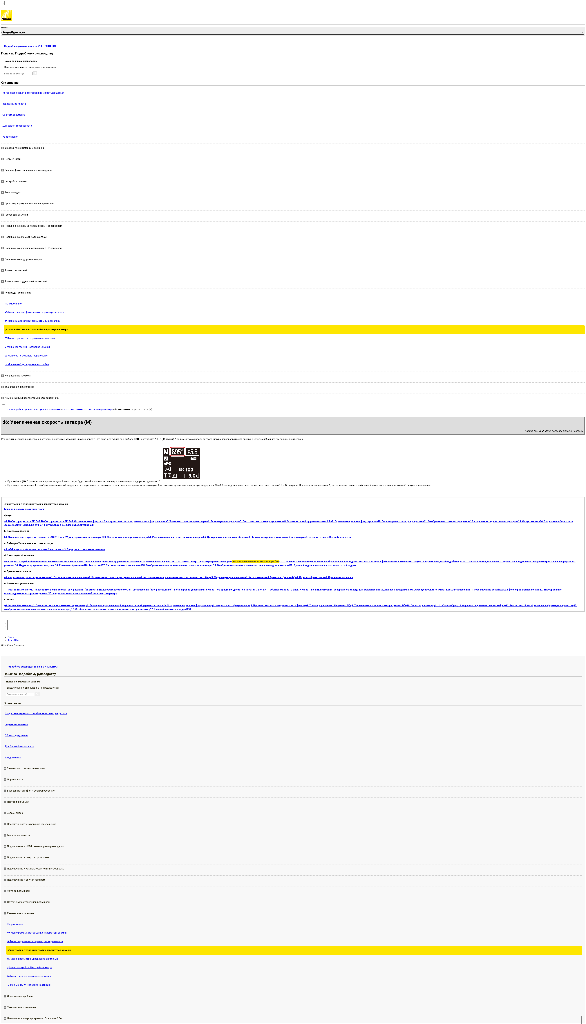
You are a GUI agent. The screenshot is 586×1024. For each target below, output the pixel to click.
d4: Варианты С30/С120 (172, 561)
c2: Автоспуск (54, 549)
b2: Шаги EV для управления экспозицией (78, 537)
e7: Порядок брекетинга (309, 577)
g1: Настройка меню (18, 605)
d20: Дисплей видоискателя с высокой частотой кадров (322, 565)
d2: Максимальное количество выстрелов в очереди (73, 561)
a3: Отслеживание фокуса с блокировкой (95, 521)
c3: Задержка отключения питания (84, 549)
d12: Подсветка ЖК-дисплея (513, 561)
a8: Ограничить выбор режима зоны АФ (307, 521)
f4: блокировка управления (188, 589)
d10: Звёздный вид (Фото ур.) (446, 561)
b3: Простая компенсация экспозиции (125, 537)
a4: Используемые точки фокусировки (142, 521)
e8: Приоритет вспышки (338, 577)
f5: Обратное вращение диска (222, 589)
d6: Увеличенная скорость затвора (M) (255, 561)
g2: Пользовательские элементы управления (58, 605)
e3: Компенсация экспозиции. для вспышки (113, 577)
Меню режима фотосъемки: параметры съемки (34, 312)
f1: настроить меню (17, 589)
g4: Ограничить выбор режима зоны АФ (142, 605)
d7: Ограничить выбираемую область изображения (309, 561)
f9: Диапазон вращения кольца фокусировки (406, 589)
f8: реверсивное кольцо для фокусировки (355, 589)
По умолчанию (13, 303)
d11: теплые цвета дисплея (480, 561)
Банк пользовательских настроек (24, 509)
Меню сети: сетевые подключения (26, 355)
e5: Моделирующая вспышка (227, 577)
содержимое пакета (14, 103)
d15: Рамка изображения (68, 565)
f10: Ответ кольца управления (451, 589)
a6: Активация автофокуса (223, 521)
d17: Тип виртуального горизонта (121, 565)
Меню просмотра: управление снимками (30, 338)
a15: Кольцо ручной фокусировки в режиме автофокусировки (57, 525)
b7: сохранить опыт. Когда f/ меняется (328, 537)
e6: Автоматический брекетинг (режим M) (269, 577)
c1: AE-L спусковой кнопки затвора (25, 549)
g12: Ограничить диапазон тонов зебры (480, 605)
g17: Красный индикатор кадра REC (169, 609)
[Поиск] (35, 73)
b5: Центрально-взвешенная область (225, 537)
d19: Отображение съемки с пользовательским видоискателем (250, 565)
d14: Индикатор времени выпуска (34, 565)
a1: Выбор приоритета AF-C (20, 521)
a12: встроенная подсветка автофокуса (493, 521)
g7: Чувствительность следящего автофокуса (277, 605)
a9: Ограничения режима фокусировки (353, 521)
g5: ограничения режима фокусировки (188, 605)
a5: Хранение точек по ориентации (186, 521)
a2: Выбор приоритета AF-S (53, 521)
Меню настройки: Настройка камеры (27, 347)
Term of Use (13, 640)
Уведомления (10, 136)
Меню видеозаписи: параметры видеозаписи (32, 320)
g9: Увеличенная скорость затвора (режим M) (377, 605)
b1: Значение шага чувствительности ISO (29, 537)
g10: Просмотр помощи (419, 605)
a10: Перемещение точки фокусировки (399, 521)
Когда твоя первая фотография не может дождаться (33, 92)
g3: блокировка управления (101, 605)
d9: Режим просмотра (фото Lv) (409, 561)
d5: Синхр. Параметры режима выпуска (209, 561)
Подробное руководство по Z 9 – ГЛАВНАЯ (30, 46)
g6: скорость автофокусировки (230, 605)
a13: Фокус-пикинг (528, 521)
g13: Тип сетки (513, 605)
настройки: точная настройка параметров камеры (37, 329)
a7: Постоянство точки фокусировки (261, 521)
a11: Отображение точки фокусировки (446, 521)
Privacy (11, 637)
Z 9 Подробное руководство (23, 409)
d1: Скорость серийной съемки (22, 561)
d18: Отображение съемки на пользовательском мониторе (176, 565)
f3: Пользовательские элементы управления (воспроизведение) (134, 589)
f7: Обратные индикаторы (314, 589)
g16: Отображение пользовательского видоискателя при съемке (109, 609)
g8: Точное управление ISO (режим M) (327, 605)
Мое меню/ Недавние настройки (27, 364)
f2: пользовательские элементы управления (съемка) (63, 589)
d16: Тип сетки (92, 565)
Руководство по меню (50, 409)
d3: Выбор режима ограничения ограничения (131, 561)
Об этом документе (13, 114)
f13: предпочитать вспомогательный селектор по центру (82, 593)
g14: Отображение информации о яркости (547, 605)
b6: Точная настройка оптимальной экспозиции (276, 537)
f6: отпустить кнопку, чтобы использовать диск (269, 589)
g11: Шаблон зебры (445, 605)
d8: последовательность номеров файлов (365, 561)
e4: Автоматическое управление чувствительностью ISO (174, 577)
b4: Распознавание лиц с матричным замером (175, 537)
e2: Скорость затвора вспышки (68, 577)
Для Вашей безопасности (17, 125)
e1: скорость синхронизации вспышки (27, 577)
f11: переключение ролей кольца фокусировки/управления (504, 589)
